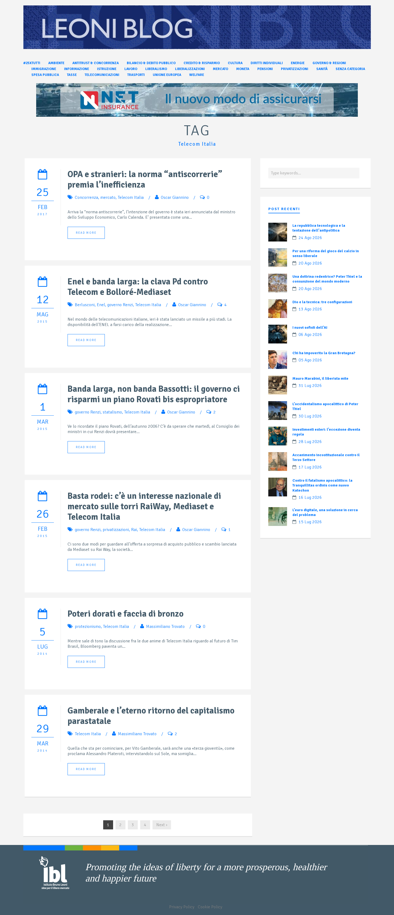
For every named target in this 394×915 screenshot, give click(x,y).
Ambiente (56, 63)
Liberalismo (156, 69)
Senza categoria (350, 69)
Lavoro (130, 69)
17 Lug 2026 (310, 467)
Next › (161, 825)
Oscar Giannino (175, 197)
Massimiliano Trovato (165, 626)
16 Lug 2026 (310, 497)
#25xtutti (31, 63)
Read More (86, 233)
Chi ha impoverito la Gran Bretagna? (323, 353)
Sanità (322, 69)
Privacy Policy (181, 907)
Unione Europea (167, 75)
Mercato (220, 69)
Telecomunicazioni (102, 75)
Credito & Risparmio (202, 63)
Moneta (242, 69)
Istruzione (106, 69)
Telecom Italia (131, 197)
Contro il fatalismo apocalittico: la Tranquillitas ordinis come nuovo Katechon (322, 485)
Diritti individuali (267, 63)
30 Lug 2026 (310, 416)
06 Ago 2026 (310, 334)
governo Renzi (120, 305)
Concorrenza (86, 197)
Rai (134, 529)
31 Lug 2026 (310, 385)
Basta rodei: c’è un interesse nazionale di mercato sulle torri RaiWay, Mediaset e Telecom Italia (144, 506)
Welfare (196, 75)
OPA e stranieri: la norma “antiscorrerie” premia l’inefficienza (145, 179)
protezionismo (88, 626)
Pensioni (265, 69)
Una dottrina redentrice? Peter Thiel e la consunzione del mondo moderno (327, 279)
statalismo (112, 412)
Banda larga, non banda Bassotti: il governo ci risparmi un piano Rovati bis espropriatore (154, 394)
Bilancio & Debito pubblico (151, 63)
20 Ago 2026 (310, 263)
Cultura (235, 63)
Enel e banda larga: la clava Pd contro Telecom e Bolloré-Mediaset (138, 286)
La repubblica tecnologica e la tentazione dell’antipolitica (318, 228)
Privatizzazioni (294, 69)
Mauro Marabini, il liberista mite (320, 378)
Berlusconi (85, 305)
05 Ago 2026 (310, 360)
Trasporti (136, 75)
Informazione (76, 69)
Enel (101, 305)
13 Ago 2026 (310, 309)
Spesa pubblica (45, 75)
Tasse (72, 75)
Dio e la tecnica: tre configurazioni (322, 302)
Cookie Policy (210, 907)
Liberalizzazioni (190, 69)
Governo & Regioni (329, 63)
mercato (108, 197)
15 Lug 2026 (310, 522)
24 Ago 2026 (310, 237)
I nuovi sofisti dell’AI (309, 327)
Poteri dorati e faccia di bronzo (126, 614)
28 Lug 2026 (310, 441)
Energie (297, 63)
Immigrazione (43, 69)
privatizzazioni (116, 529)
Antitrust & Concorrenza (95, 63)
